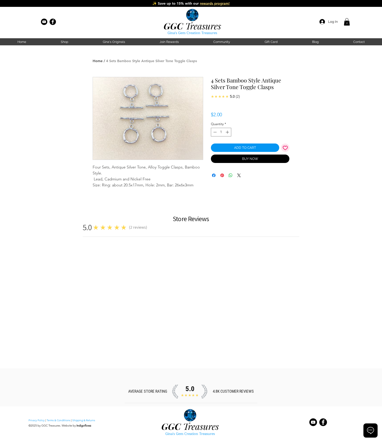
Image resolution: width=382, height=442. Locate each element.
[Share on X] (239, 175)
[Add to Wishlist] (285, 148)
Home (98, 61)
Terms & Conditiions (58, 420)
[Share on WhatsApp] (230, 175)
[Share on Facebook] (213, 175)
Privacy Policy (37, 420)
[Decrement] (215, 132)
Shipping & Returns (83, 420)
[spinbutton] (221, 132)
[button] (347, 21)
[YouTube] (44, 22)
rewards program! (215, 3)
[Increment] (228, 132)
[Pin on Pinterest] (222, 175)
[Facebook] (53, 22)
